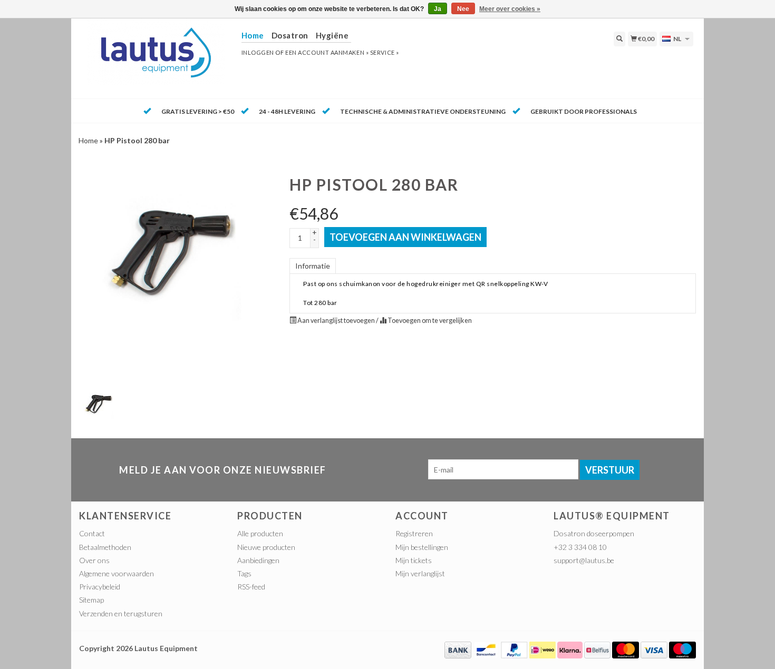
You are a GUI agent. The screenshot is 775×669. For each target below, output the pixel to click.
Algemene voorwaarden (116, 573)
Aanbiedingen (258, 560)
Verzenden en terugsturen (120, 613)
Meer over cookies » (509, 9)
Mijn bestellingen (421, 547)
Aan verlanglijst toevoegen (336, 320)
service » (384, 52)
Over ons (94, 560)
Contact (92, 533)
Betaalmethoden (105, 547)
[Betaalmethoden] (457, 648)
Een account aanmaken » (327, 52)
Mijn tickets (413, 560)
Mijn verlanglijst (420, 573)
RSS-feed (251, 586)
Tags (244, 573)
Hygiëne (332, 35)
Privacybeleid (99, 586)
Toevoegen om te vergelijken (429, 320)
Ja (437, 9)
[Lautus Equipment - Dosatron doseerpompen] (156, 57)
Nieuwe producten (266, 547)
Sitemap (91, 599)
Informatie (312, 265)
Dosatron (290, 35)
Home (88, 140)
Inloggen (257, 52)
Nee (463, 9)
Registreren (414, 533)
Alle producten (260, 533)
